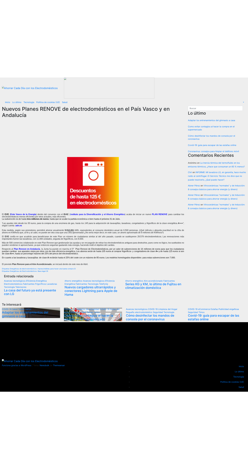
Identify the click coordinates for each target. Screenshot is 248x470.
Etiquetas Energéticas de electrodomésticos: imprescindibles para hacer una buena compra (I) (39, 269)
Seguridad (81, 312)
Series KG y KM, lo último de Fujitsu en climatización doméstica (153, 286)
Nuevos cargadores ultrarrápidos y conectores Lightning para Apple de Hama (91, 291)
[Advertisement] (77, 39)
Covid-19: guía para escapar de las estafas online (212, 145)
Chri (190, 172)
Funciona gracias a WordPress (17, 365)
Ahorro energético (74, 281)
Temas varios (24, 309)
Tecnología (29, 102)
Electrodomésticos (13, 284)
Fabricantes (29, 284)
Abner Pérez (194, 185)
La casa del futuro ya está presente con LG (30, 292)
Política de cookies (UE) (48, 102)
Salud (64, 102)
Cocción (68, 309)
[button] (243, 102)
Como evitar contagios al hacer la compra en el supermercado (88, 317)
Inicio (7, 102)
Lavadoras (52, 284)
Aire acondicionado (153, 281)
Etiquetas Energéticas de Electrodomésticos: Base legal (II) (25, 271)
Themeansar (59, 365)
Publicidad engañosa (229, 309)
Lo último (16, 102)
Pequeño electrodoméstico (139, 312)
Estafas (215, 309)
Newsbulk (44, 365)
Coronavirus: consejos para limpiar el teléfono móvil (213, 151)
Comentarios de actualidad (86, 309)
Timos (201, 312)
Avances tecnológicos (15, 281)
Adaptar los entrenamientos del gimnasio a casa (211, 120)
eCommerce (204, 309)
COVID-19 (7, 309)
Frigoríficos (41, 284)
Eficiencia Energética (36, 281)
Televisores (20, 287)
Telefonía (103, 284)
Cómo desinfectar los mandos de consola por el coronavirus (150, 317)
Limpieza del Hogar (167, 309)
